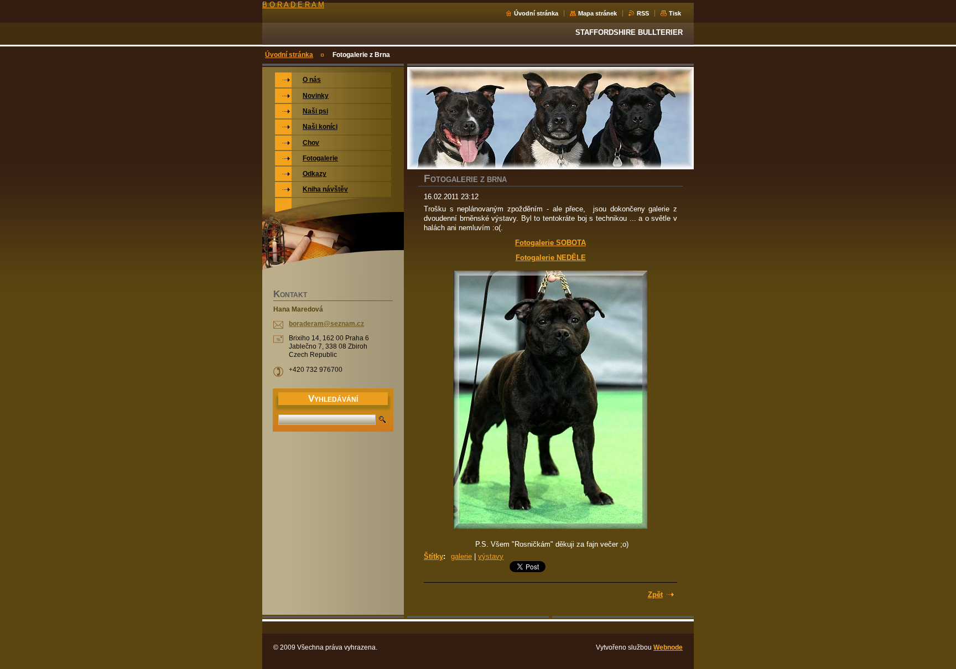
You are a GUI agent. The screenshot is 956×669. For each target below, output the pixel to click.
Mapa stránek (597, 13)
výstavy (490, 556)
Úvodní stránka (536, 13)
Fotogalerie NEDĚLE (551, 257)
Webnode (668, 647)
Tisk (675, 13)
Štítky (433, 556)
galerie (461, 556)
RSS (643, 13)
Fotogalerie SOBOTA (550, 242)
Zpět (655, 594)
